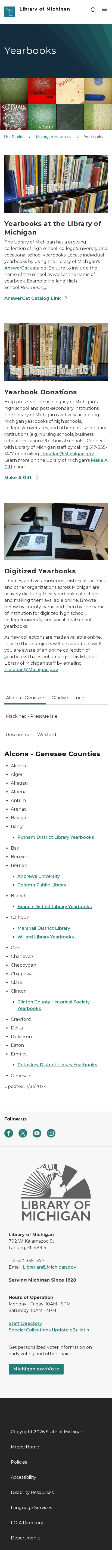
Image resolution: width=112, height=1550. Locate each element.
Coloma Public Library (41, 885)
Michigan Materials (53, 137)
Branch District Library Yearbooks (54, 906)
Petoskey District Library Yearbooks (57, 1064)
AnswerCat (16, 268)
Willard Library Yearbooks (45, 937)
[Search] (93, 10)
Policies (19, 1462)
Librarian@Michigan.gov (67, 453)
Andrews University (38, 876)
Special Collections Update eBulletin (49, 1330)
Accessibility (23, 1477)
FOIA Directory (27, 1522)
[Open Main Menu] (104, 10)
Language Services (31, 1507)
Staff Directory (25, 1323)
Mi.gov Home (25, 1447)
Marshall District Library (43, 928)
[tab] (25, 699)
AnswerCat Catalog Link (33, 298)
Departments (25, 1538)
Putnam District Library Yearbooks (55, 837)
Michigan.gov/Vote (36, 1369)
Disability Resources (32, 1492)
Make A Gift (18, 477)
